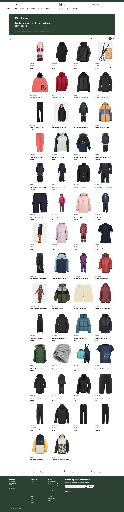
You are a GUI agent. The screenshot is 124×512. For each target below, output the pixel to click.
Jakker (53, 65)
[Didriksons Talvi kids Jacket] (84, 203)
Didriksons (32, 63)
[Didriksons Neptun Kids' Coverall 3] (84, 263)
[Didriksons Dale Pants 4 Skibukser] (105, 414)
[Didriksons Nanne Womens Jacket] (84, 384)
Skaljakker (54, 427)
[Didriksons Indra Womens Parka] (105, 293)
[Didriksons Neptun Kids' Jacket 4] (62, 263)
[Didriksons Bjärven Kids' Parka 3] (40, 354)
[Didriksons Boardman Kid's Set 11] (40, 52)
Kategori (15, 11)
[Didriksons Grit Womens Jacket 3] (84, 82)
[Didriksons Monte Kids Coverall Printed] (40, 293)
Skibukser (32, 336)
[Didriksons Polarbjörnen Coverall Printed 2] (84, 233)
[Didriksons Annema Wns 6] (62, 82)
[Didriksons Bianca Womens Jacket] (84, 173)
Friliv (13, 508)
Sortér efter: (87, 38)
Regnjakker (98, 276)
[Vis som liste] (113, 38)
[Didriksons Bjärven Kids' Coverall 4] (105, 142)
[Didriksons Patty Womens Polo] (105, 233)
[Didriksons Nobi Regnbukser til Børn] (40, 263)
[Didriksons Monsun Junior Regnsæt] (62, 203)
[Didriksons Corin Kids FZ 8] (62, 142)
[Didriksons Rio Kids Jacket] (40, 233)
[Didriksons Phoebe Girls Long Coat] (62, 52)
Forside (10, 11)
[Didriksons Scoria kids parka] (105, 323)
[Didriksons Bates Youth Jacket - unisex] (62, 444)
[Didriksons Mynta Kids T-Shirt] (105, 354)
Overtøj (32, 65)
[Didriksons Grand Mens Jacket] (62, 414)
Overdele (97, 246)
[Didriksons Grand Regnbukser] (40, 414)
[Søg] (113, 4)
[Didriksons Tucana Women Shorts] (40, 203)
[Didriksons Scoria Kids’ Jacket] (84, 323)
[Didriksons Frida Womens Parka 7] (62, 112)
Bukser (31, 155)
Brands (69, 8)
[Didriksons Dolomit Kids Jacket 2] (105, 112)
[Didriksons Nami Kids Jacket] (105, 263)
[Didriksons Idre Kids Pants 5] (40, 323)
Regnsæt (54, 216)
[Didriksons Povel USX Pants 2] (40, 112)
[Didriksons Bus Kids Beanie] (62, 354)
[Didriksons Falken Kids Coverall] (84, 112)
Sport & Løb (76, 306)
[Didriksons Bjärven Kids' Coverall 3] (40, 173)
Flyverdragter (98, 216)
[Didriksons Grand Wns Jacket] (105, 82)
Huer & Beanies (33, 95)
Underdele (32, 125)
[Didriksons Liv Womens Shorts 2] (84, 293)
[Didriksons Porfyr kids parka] (62, 233)
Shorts (97, 397)
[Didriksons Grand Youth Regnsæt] (62, 384)
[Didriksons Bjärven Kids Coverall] (62, 173)
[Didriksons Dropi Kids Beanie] (40, 82)
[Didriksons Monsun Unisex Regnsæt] (105, 173)
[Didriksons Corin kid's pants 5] (40, 142)
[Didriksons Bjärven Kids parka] (84, 142)
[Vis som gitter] (110, 38)
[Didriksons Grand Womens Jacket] (62, 323)
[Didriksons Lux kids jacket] (62, 293)
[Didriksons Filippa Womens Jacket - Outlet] (84, 52)
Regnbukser (33, 276)
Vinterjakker (77, 155)
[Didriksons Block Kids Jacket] (40, 444)
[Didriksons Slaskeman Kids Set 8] (84, 354)
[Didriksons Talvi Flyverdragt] (105, 203)
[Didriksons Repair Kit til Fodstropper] (105, 52)
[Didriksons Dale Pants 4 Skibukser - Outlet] (84, 414)
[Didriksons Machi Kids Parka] (40, 384)
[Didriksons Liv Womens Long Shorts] (105, 384)
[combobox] (101, 4)
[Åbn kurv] (117, 4)
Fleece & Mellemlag (34, 306)
